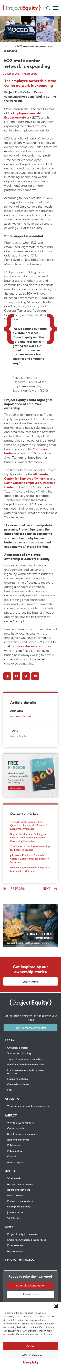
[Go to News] (9, 46)
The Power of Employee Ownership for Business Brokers (30, 848)
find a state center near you (23, 646)
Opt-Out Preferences (30, 1355)
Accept (30, 1345)
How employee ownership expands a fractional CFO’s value (30, 869)
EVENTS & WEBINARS (19, 1260)
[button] (56, 1306)
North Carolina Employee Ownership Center (29, 484)
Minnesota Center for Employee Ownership (26, 476)
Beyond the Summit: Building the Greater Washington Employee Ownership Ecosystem (28, 837)
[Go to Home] (4, 46)
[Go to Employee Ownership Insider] (13, 46)
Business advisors (20, 716)
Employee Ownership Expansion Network (23, 115)
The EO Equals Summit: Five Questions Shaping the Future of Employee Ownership (28, 825)
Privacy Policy (30, 1362)
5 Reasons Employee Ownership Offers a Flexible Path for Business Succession (29, 858)
